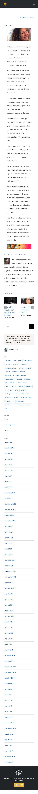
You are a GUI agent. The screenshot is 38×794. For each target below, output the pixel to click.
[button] (5, 307)
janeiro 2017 (9, 723)
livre (6, 390)
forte (19, 383)
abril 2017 (8, 712)
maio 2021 (8, 476)
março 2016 (9, 751)
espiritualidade (9, 379)
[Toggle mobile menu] (34, 5)
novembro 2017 (10, 672)
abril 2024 (8, 442)
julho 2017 (8, 695)
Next (31, 18)
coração (22, 372)
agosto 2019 (9, 594)
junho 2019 (9, 605)
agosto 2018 (9, 622)
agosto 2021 (9, 459)
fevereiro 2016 (10, 757)
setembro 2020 (10, 521)
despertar (8, 375)
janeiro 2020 (9, 566)
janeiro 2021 (9, 498)
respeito (15, 397)
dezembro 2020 (10, 504)
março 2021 (9, 487)
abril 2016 (8, 745)
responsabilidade (26, 397)
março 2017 (9, 717)
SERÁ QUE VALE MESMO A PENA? (27, 310)
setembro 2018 (10, 616)
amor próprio (28, 361)
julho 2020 (8, 532)
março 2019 (9, 611)
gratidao (7, 386)
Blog (6, 419)
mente (16, 390)
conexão (7, 372)
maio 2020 (8, 543)
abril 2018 (8, 644)
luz (11, 390)
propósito (8, 397)
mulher (22, 394)
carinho (21, 368)
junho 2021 (9, 470)
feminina (12, 383)
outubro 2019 (9, 583)
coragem (15, 372)
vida (6, 408)
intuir (14, 386)
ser (13, 401)
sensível (7, 401)
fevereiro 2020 (10, 560)
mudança (23, 390)
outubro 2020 (9, 515)
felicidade (27, 379)
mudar (16, 394)
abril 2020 (8, 549)
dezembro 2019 (10, 571)
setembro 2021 (10, 454)
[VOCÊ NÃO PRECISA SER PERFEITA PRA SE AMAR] (10, 300)
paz (28, 394)
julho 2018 (8, 627)
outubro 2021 (9, 448)
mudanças (8, 394)
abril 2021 (8, 482)
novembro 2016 (10, 728)
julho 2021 (8, 465)
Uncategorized (10, 425)
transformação (19, 405)
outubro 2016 (9, 734)
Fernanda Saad (21, 255)
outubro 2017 (9, 678)
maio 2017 (8, 706)
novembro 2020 (10, 510)
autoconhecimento (10, 368)
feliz (6, 383)
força (24, 383)
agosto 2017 (9, 689)
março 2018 (9, 650)
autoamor (24, 364)
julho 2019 (8, 599)
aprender (15, 364)
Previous (25, 18)
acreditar (7, 361)
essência (19, 379)
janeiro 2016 (9, 762)
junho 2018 (9, 633)
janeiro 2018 (9, 661)
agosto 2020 (9, 526)
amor (19, 361)
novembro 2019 (10, 577)
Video (7, 430)
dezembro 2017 (10, 667)
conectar (28, 368)
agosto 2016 (9, 740)
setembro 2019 (10, 588)
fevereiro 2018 (10, 656)
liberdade (29, 386)
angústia (7, 364)
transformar (8, 405)
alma (14, 361)
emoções (16, 375)
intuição (20, 386)
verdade (28, 405)
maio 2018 (8, 639)
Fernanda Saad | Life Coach (23, 778)
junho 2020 (9, 538)
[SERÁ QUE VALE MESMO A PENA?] (27, 300)
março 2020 (9, 555)
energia (23, 375)
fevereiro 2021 (10, 493)
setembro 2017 (10, 684)
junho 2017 (9, 700)
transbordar (20, 401)
